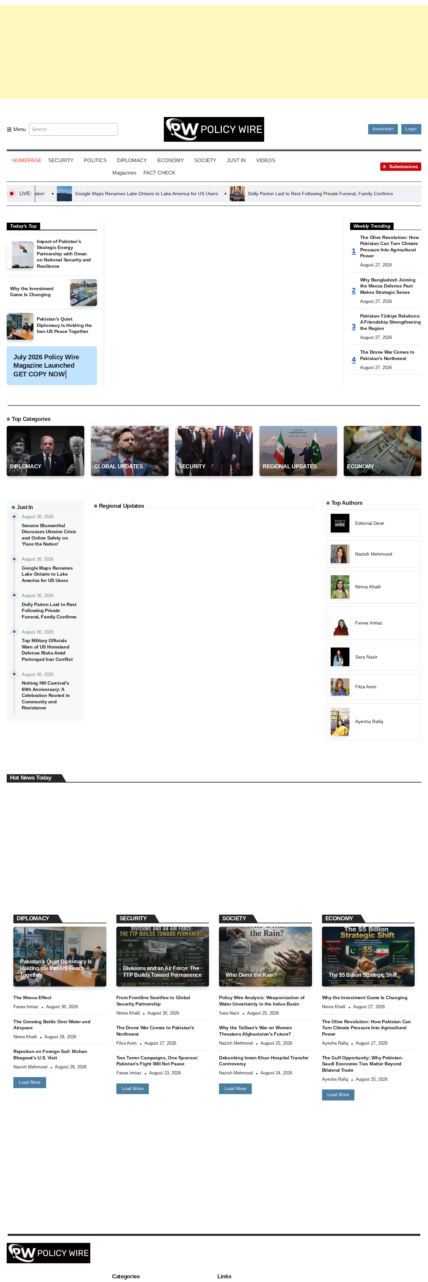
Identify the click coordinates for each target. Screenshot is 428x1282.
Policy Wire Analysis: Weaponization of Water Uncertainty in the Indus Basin (262, 1001)
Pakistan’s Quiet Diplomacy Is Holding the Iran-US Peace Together (64, 325)
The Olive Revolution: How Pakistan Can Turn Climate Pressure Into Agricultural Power (389, 247)
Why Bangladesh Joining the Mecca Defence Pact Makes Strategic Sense (388, 286)
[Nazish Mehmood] (374, 554)
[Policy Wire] (214, 129)
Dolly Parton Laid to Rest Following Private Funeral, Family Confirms (263, 193)
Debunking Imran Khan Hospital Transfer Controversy (263, 1061)
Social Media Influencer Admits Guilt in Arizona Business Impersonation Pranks (277, 878)
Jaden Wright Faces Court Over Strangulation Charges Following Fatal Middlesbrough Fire (52, 878)
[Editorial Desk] (374, 523)
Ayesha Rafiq (335, 1043)
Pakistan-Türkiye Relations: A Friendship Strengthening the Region (390, 322)
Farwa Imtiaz (25, 1006)
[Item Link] (20, 254)
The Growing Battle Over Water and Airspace (52, 1025)
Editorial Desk (30, 895)
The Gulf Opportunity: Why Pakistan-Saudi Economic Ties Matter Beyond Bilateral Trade (362, 1064)
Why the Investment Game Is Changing (32, 292)
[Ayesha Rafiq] (374, 722)
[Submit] (112, 129)
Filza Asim (126, 1043)
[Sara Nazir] (374, 657)
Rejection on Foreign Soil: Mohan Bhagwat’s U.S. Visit (50, 1054)
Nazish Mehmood (30, 1066)
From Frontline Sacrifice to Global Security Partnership (153, 1001)
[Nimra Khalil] (374, 586)
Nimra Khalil (25, 1036)
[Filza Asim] (374, 686)
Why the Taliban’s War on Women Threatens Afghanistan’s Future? (255, 1031)
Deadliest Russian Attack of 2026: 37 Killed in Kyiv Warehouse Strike (166, 874)
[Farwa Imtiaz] (374, 623)
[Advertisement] (214, 52)
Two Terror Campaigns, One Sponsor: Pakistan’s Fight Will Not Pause (157, 1061)
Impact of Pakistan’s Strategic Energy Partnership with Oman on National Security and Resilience (64, 254)
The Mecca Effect (32, 997)
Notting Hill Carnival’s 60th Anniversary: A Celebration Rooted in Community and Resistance (46, 695)
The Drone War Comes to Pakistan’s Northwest (387, 355)
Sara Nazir (229, 1013)
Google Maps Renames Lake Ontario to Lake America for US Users (89, 193)
